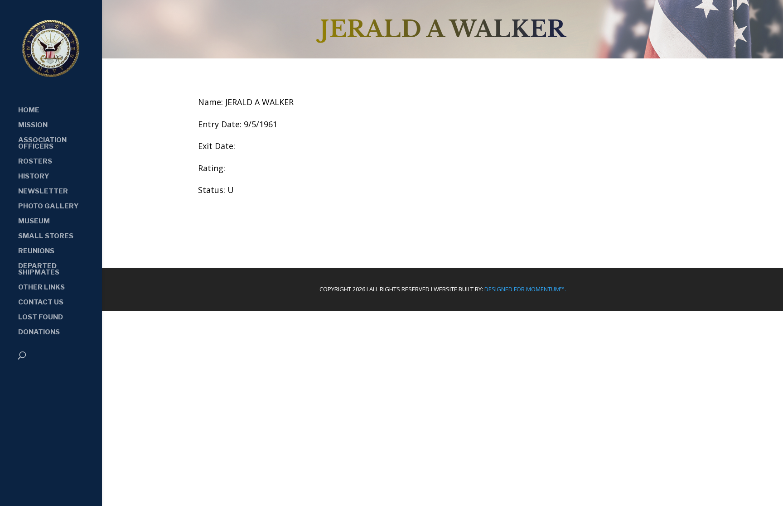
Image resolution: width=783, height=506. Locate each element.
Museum (34, 221)
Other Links (41, 287)
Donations (39, 332)
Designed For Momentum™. (525, 289)
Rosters (35, 161)
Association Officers (42, 143)
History (33, 176)
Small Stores (45, 236)
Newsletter (43, 191)
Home (28, 110)
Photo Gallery (48, 206)
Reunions (36, 251)
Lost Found (40, 317)
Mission (33, 125)
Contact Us (40, 302)
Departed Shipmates (38, 269)
